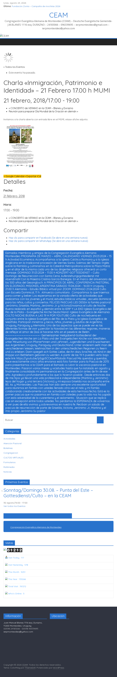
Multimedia (9, 467)
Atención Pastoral (12, 443)
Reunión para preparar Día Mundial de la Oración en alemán (43, 111)
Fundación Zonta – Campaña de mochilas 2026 (36, 6)
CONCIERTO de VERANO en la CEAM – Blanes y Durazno (41, 108)
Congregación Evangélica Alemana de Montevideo (37, 516)
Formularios (10, 462)
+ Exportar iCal (33, 176)
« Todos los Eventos (14, 66)
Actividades (9, 438)
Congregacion (11, 452)
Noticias (8, 471)
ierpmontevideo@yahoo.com (18, 631)
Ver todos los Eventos (14, 506)
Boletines (8, 448)
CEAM (58, 15)
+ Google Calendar (14, 176)
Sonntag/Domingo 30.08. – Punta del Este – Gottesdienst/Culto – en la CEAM (48, 492)
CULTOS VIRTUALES (13, 457)
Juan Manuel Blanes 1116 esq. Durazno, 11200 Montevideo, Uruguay (23, 624)
